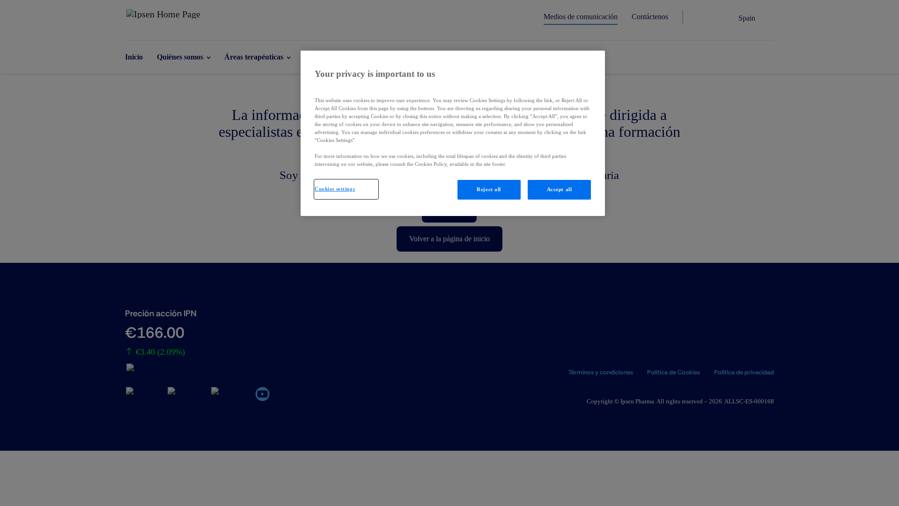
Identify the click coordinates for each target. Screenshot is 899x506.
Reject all (489, 189)
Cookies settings (335, 189)
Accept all (559, 189)
